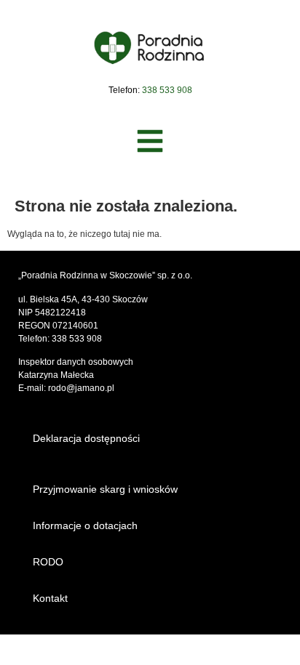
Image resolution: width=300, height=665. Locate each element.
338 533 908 (77, 339)
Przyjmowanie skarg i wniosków (105, 489)
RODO (48, 562)
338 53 (156, 90)
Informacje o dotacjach (85, 525)
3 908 (181, 90)
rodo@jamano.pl (81, 388)
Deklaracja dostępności (86, 438)
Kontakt (50, 598)
